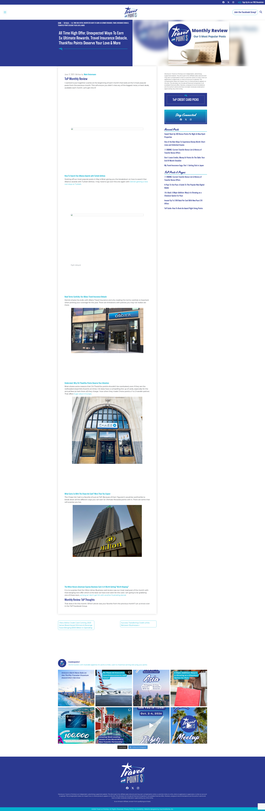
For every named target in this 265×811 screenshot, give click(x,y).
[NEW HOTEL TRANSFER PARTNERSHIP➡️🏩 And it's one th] (113, 725)
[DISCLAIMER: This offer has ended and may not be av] (76, 725)
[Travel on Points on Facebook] (223, 2)
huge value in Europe (82, 394)
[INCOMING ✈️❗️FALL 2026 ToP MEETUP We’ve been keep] (189, 725)
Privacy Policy (129, 809)
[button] (261, 12)
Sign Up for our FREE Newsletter (253, 2)
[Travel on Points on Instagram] (233, 2)
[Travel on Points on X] (228, 2)
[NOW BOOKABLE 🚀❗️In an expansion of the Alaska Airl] (151, 688)
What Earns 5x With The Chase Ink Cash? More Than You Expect (87, 494)
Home (59, 23)
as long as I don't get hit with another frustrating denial (103, 595)
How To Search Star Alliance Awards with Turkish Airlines (85, 176)
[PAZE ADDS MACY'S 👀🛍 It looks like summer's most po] (189, 688)
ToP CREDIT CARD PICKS (186, 99)
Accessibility (139, 809)
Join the (245, 12)
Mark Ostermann (90, 74)
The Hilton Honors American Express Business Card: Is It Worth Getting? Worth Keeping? (97, 587)
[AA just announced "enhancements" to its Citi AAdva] (113, 688)
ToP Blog (66, 23)
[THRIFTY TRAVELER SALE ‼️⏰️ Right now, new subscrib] (76, 688)
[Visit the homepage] (132, 773)
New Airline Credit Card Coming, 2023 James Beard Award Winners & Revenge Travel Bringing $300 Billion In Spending (75, 625)
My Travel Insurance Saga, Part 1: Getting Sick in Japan (184, 165)
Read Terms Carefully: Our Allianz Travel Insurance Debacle (86, 297)
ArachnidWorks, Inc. (166, 809)
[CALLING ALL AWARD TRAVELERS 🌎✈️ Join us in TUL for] (151, 725)
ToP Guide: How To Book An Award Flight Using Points (183, 208)
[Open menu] (5, 12)
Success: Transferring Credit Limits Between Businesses (135, 624)
